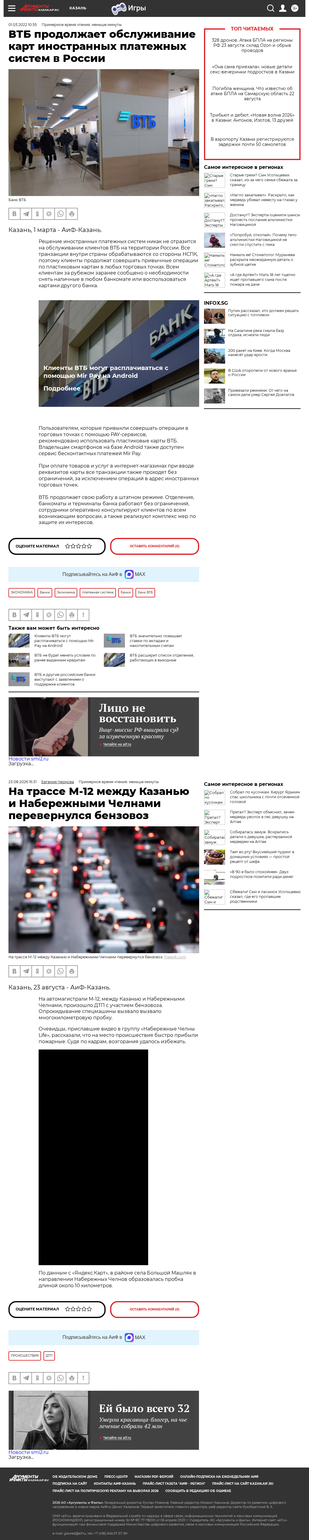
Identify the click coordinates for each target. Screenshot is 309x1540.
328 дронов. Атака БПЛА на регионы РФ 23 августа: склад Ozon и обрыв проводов (252, 45)
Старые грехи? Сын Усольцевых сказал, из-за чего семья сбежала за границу (264, 180)
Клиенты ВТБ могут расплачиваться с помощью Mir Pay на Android (105, 371)
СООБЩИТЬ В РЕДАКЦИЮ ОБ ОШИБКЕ (198, 1491)
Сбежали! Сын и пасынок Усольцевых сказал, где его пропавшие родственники (265, 896)
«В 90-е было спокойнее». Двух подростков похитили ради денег (262, 874)
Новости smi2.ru (28, 759)
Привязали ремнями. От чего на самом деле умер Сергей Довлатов (261, 392)
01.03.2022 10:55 (22, 24)
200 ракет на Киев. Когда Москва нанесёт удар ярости (259, 353)
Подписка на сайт (70, 1484)
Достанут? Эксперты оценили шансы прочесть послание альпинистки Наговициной (265, 220)
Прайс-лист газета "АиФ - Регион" (174, 1484)
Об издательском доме (75, 1477)
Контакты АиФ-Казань (115, 1484)
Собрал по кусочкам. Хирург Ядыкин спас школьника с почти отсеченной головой (265, 797)
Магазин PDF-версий (154, 1477)
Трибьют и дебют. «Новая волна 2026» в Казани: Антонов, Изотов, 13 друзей (252, 118)
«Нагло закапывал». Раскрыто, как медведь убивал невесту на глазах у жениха (264, 200)
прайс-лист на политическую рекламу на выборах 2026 (105, 1491)
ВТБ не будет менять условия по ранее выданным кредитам (65, 657)
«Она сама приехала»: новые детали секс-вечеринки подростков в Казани (252, 69)
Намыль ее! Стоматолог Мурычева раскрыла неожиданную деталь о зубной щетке (262, 259)
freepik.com (175, 957)
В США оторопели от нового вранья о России (262, 372)
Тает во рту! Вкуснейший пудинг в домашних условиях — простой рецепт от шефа (262, 857)
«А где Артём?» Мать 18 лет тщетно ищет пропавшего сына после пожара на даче (262, 279)
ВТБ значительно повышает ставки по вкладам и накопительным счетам (156, 641)
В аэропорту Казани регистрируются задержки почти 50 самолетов (252, 142)
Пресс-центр (116, 1477)
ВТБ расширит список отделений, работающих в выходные (162, 657)
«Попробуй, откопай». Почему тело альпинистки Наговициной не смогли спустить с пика (263, 240)
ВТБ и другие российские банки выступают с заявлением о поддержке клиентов (64, 679)
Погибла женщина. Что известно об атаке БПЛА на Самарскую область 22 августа (252, 93)
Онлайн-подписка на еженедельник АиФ (219, 1477)
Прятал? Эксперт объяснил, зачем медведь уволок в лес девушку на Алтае (262, 817)
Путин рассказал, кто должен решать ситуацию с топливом (263, 313)
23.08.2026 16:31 (22, 782)
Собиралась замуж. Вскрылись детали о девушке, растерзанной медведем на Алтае (261, 837)
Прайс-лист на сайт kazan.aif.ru (242, 1484)
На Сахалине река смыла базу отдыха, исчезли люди (256, 333)
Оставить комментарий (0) (155, 546)
